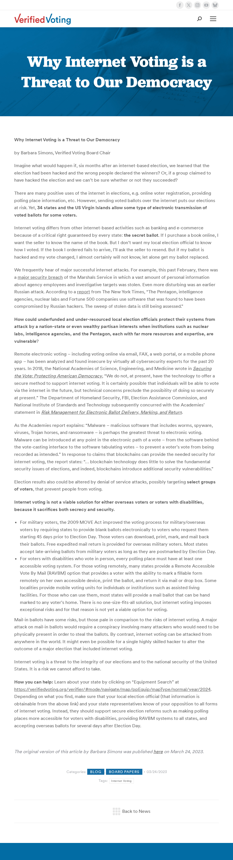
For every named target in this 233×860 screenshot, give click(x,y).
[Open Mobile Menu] (213, 18)
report (83, 291)
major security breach (40, 277)
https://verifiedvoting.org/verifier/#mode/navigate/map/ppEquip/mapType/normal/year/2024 (112, 689)
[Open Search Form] (199, 18)
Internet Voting (121, 780)
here (158, 751)
